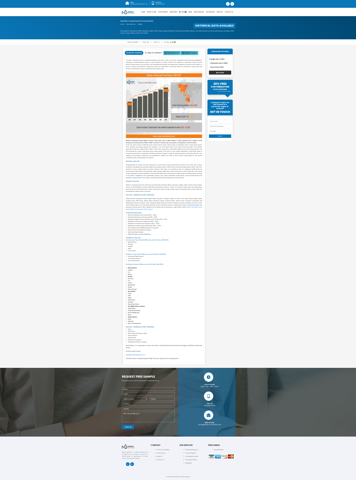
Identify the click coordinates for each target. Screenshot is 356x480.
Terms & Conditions (163, 450)
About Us (220, 12)
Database (188, 463)
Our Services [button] (210, 12)
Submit (127, 427)
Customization (172, 53)
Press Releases (199, 12)
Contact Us (229, 12)
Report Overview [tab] (134, 53)
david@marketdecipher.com (135, 355)
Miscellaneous (131, 24)
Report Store (151, 12)
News (190, 12)
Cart (183, 12)
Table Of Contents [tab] (153, 53)
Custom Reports (190, 453)
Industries (173, 12)
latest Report (163, 12)
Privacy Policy (161, 453)
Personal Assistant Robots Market (143, 209)
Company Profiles (191, 460)
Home (143, 12)
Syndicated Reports (191, 450)
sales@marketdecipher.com (139, 4)
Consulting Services (191, 456)
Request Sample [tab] (190, 53)
